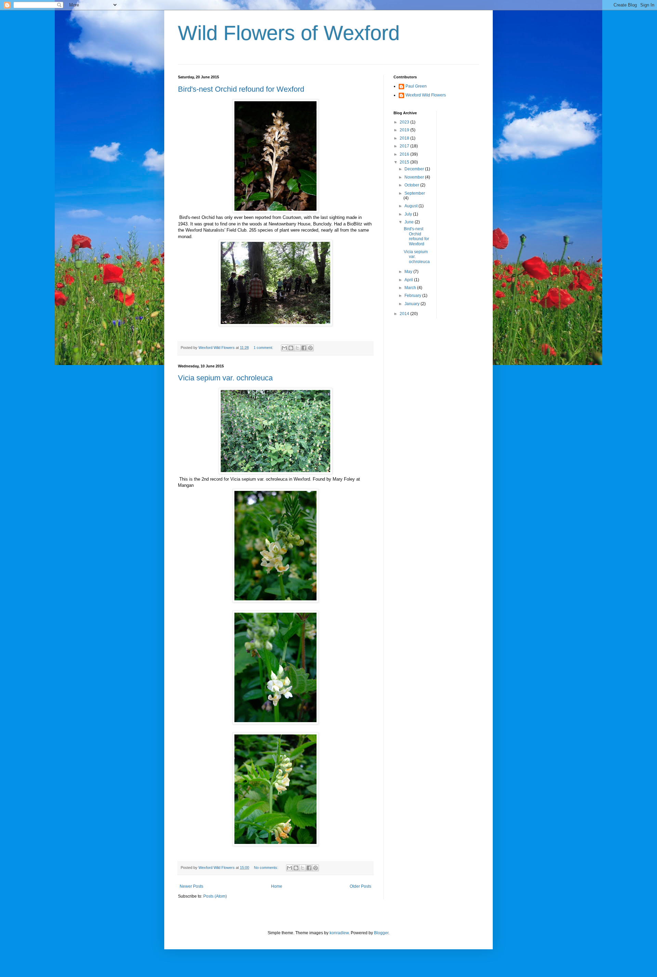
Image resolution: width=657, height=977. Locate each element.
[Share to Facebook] (303, 347)
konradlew (339, 932)
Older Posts (360, 886)
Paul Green (416, 86)
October (412, 185)
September (414, 193)
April (409, 279)
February (413, 295)
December (414, 169)
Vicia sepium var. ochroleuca (225, 378)
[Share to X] (297, 347)
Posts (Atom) (215, 896)
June (409, 222)
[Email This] (284, 347)
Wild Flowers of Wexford (289, 33)
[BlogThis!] (290, 347)
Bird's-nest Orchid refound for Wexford (241, 89)
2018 (405, 138)
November (414, 177)
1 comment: (264, 348)
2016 (405, 154)
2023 (405, 122)
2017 (405, 146)
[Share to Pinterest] (310, 347)
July (408, 214)
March (410, 287)
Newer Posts (191, 886)
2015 (405, 162)
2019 (405, 130)
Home (276, 886)
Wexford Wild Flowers (425, 95)
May (408, 271)
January (412, 303)
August (411, 206)
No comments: (266, 867)
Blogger (381, 932)
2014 (405, 313)
